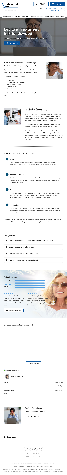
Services (40, 16)
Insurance (25, 16)
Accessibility (18, 469)
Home (4, 469)
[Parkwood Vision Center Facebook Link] (31, 448)
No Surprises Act (43, 469)
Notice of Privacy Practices (56, 469)
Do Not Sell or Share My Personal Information (51, 471)
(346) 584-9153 (51, 460)
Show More (30, 305)
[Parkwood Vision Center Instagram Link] (36, 448)
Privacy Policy (7, 471)
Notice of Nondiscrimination (30, 469)
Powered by (23, 466)
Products (33, 16)
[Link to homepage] (12, 7)
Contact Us (59, 16)
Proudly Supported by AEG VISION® (44, 466)
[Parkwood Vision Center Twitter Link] (41, 448)
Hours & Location (8, 16)
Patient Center (49, 16)
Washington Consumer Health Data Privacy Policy (25, 471)
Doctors (17, 16)
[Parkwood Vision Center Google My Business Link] (26, 448)
